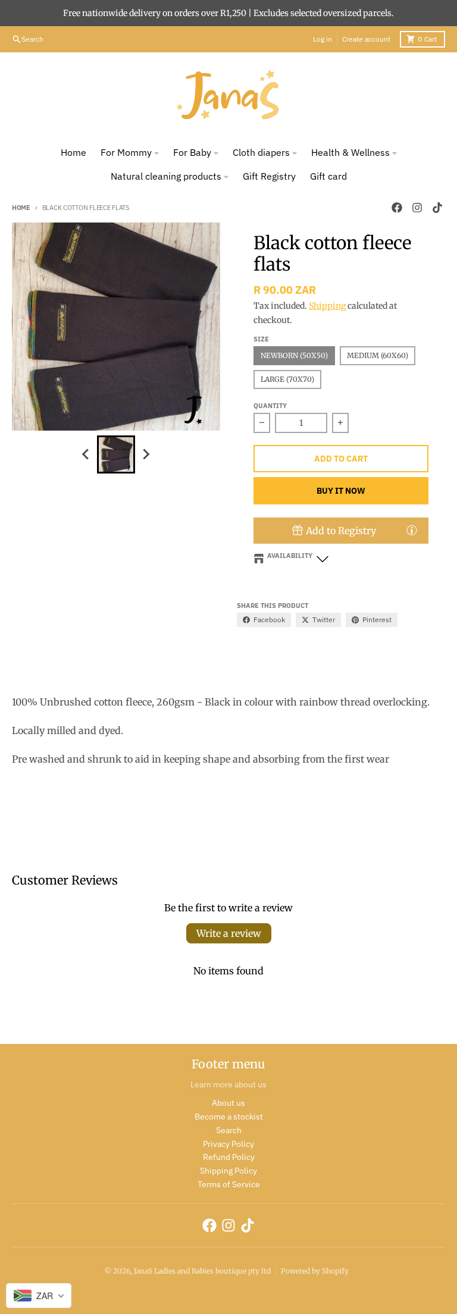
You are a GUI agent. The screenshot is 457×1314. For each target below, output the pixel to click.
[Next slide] (145, 454)
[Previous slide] (86, 454)
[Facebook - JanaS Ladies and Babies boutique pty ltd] (397, 207)
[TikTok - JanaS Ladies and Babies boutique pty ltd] (437, 207)
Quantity (270, 406)
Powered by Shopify (315, 1270)
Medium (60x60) (377, 355)
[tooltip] (411, 530)
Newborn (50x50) (294, 355)
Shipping (327, 305)
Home (21, 207)
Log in (322, 39)
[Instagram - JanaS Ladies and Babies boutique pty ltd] (417, 207)
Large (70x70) (287, 379)
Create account (366, 39)
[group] (116, 454)
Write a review (228, 933)
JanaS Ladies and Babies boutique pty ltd (202, 1270)
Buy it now (341, 490)
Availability (289, 555)
